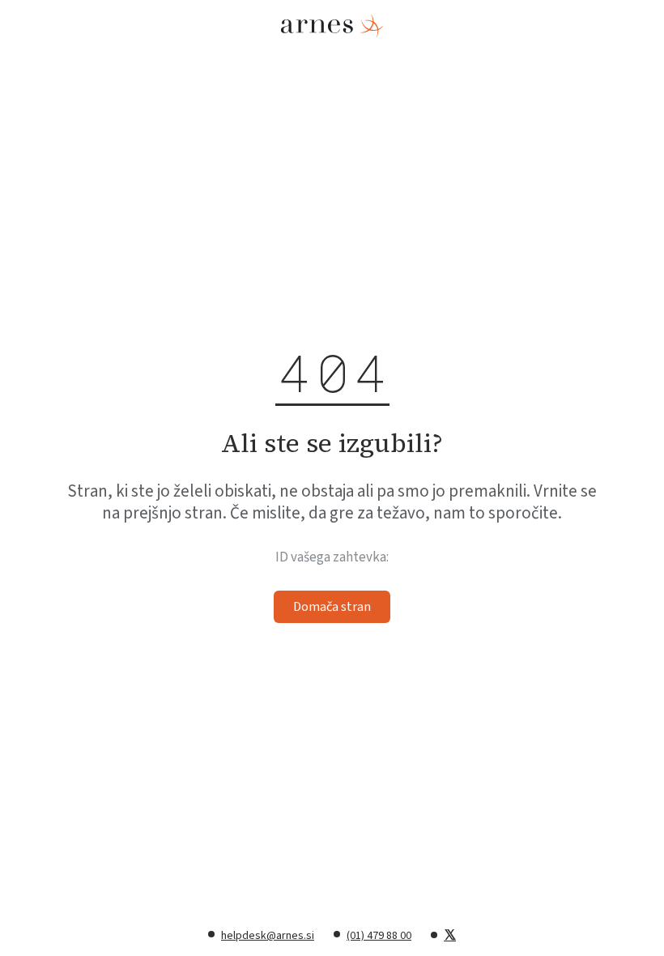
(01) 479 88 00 (379, 936)
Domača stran (332, 607)
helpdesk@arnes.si (267, 936)
